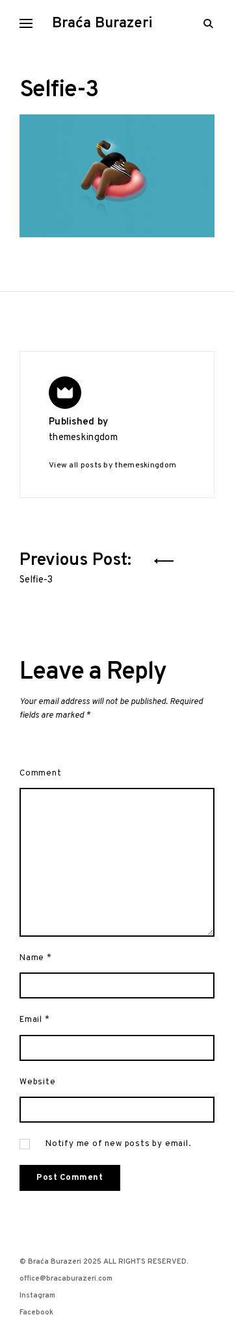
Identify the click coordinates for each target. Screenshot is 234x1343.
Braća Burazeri (102, 23)
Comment (41, 773)
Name (36, 957)
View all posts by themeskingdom (112, 465)
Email (35, 1019)
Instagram (37, 1295)
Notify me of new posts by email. (118, 1144)
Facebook (36, 1312)
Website (38, 1082)
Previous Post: (78, 565)
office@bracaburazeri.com (66, 1278)
